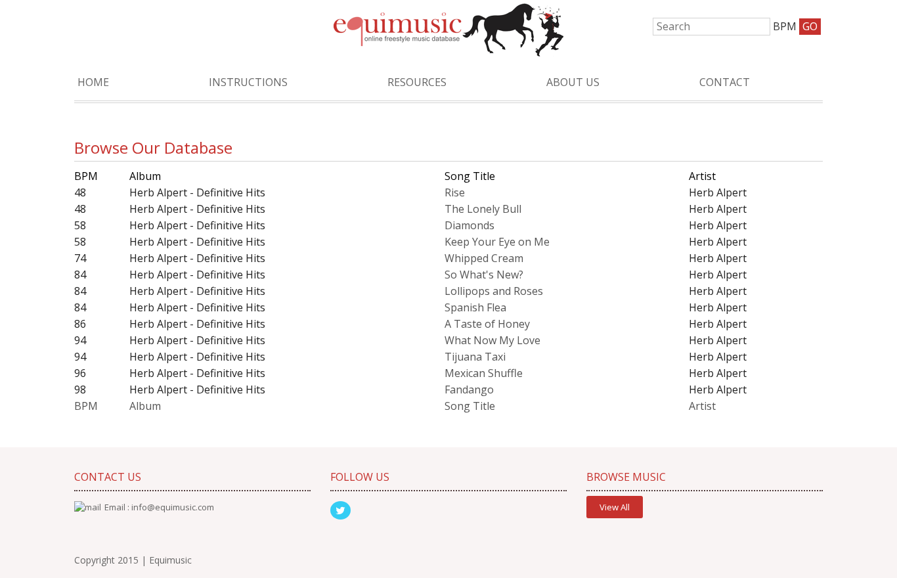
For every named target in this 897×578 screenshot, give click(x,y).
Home (93, 82)
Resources (417, 82)
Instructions (248, 82)
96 (80, 373)
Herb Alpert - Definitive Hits (197, 192)
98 (80, 389)
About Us (573, 82)
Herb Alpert (718, 192)
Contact (724, 82)
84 (80, 274)
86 (80, 324)
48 (80, 192)
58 (80, 225)
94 (80, 340)
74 (80, 258)
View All (615, 507)
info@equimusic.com (172, 507)
